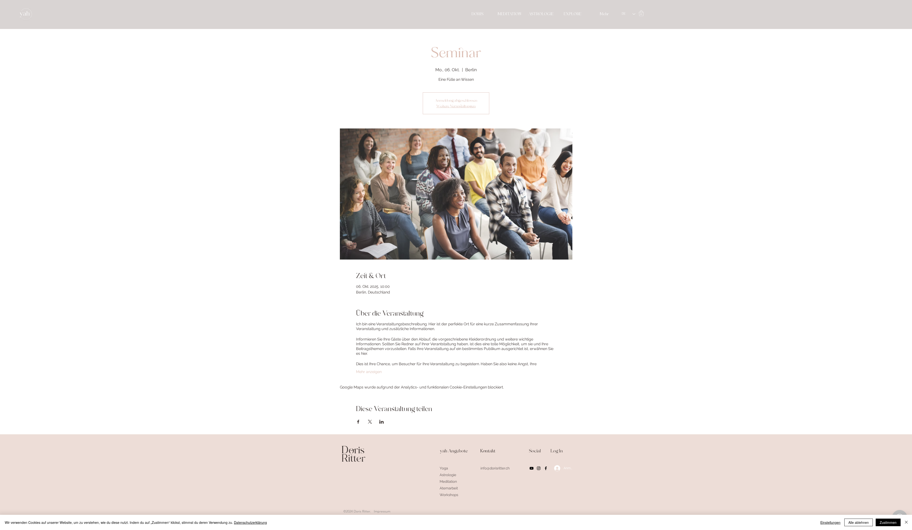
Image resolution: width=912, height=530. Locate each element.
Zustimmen (888, 522)
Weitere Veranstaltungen (456, 106)
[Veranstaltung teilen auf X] (370, 422)
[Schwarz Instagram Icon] (538, 468)
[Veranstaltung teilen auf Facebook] (358, 422)
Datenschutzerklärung (250, 522)
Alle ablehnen (858, 522)
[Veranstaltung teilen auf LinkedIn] (381, 422)
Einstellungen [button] (830, 522)
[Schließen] (906, 522)
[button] (641, 13)
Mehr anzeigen (369, 371)
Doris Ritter (354, 454)
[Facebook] (545, 468)
